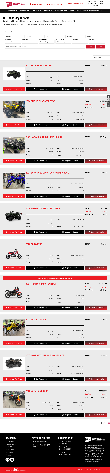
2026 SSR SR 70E (34, 244)
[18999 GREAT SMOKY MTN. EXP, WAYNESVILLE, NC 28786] (30, 4)
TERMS (88, 444)
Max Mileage (60, 39)
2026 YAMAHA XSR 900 (37, 391)
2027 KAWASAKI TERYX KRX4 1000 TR (44, 137)
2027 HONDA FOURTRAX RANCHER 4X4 (45, 355)
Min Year (8, 39)
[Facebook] (12, 460)
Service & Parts (74, 11)
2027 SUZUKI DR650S (36, 319)
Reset (100, 46)
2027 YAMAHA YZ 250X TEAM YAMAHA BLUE (47, 172)
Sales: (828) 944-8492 (95, 2)
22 (109, 423)
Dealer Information (61, 11)
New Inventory (12, 11)
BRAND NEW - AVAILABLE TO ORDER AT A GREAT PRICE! (55, 278)
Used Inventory (24, 11)
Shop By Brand (37, 11)
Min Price (75, 39)
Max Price (92, 39)
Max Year (25, 39)
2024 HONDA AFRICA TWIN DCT (41, 283)
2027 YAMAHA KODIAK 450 (39, 65)
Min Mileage (42, 39)
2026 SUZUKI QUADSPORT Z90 (40, 101)
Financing (85, 11)
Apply (90, 46)
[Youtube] (8, 460)
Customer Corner (94, 11)
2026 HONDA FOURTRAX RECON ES (43, 208)
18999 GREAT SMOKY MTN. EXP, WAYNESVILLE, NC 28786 (47, 4)
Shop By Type (48, 11)
